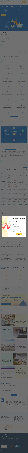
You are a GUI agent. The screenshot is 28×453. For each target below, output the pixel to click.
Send (19, 234)
